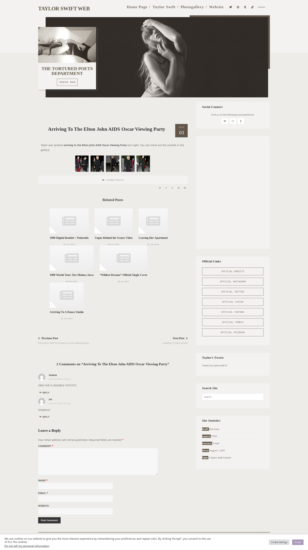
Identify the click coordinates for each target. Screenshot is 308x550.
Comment (45, 446)
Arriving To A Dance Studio (67, 312)
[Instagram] (238, 6)
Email (43, 493)
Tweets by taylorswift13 (214, 365)
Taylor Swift (164, 7)
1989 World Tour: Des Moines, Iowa (72, 274)
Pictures (119, 180)
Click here (214, 429)
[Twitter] (231, 6)
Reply (46, 392)
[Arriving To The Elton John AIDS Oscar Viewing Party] (160, 188)
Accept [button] (297, 542)
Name (43, 480)
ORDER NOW (68, 82)
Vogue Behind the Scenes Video (114, 237)
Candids (110, 180)
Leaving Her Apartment (153, 237)
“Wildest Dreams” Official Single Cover (123, 274)
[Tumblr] (245, 6)
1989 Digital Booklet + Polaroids (69, 237)
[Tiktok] (252, 6)
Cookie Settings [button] (279, 542)
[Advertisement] (113, 110)
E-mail (216, 443)
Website (216, 7)
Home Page (137, 7)
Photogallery (192, 7)
